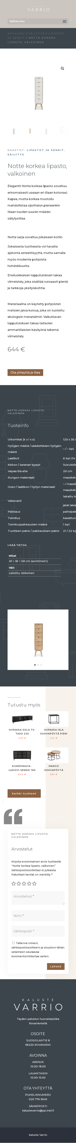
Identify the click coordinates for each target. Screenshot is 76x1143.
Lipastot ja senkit (45, 150)
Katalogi (16, 33)
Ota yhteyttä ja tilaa (25, 372)
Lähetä (55, 966)
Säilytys (37, 33)
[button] (62, 68)
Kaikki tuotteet (24, 793)
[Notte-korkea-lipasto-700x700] (38, 668)
